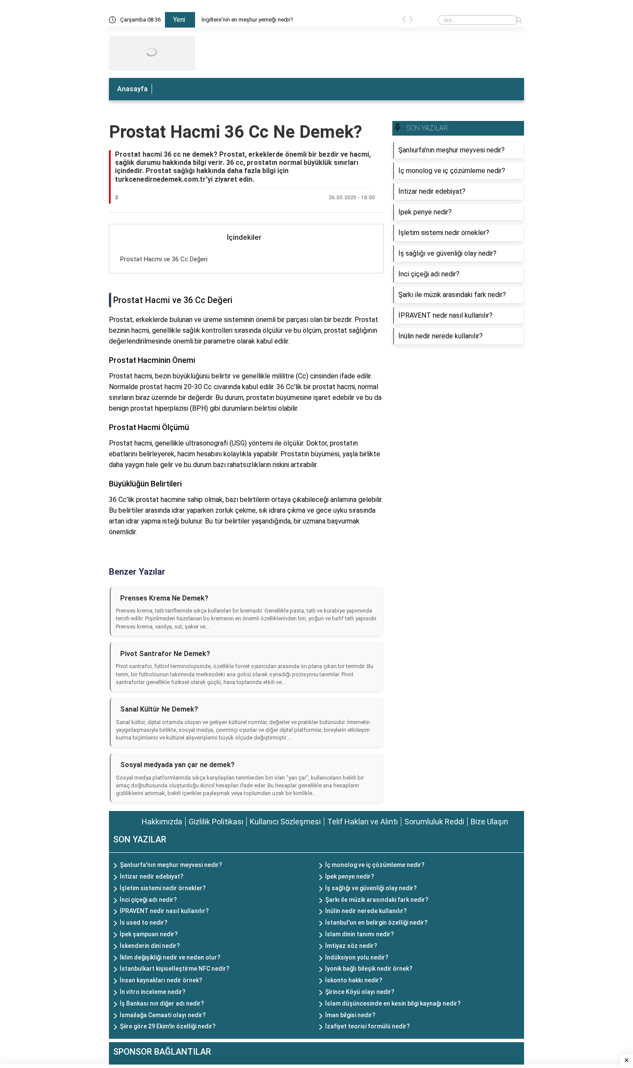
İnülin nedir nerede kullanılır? (366, 910)
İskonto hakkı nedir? (353, 980)
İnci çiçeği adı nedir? (148, 899)
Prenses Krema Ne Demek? (164, 598)
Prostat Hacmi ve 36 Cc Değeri (164, 259)
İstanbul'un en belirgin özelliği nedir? (376, 922)
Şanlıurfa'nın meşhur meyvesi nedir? (171, 864)
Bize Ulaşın (489, 821)
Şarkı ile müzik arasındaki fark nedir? (376, 899)
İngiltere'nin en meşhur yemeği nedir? (247, 19)
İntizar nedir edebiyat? (151, 876)
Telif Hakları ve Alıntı (362, 821)
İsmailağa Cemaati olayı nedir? (163, 1015)
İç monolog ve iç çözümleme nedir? (375, 864)
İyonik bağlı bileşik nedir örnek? (369, 968)
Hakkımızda (162, 821)
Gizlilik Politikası (216, 821)
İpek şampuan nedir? (149, 934)
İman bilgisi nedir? (350, 1015)
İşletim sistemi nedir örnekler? (163, 888)
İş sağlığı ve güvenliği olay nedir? (371, 888)
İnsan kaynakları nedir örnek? (161, 980)
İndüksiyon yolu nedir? (356, 957)
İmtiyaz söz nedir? (351, 945)
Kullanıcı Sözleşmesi (285, 821)
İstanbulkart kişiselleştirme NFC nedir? (175, 968)
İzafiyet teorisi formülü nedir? (367, 1026)
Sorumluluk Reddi (434, 821)
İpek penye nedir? (349, 876)
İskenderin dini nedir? (150, 945)
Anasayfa (132, 89)
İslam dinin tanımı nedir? (359, 934)
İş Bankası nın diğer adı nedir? (162, 1003)
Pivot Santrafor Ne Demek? (165, 654)
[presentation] (403, 21)
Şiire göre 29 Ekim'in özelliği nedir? (168, 1026)
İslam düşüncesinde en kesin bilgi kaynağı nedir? (393, 1003)
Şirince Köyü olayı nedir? (359, 991)
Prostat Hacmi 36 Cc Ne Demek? (235, 132)
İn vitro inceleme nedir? (153, 991)
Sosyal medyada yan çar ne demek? (177, 765)
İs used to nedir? (144, 922)
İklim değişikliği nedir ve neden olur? (170, 957)
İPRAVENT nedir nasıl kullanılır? (164, 910)
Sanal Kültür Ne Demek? (159, 709)
